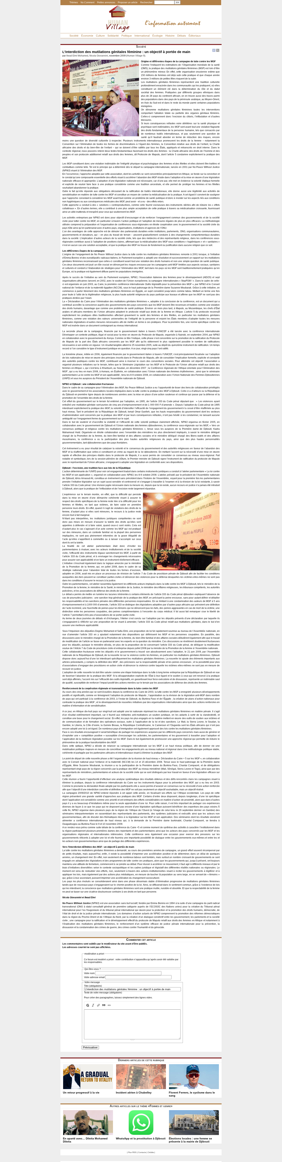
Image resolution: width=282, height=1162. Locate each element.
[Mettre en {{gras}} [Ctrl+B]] (87, 1005)
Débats (181, 35)
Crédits (151, 1152)
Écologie (157, 35)
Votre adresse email (94, 977)
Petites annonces (106, 2)
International (142, 35)
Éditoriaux (195, 35)
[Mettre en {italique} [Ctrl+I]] (93, 1005)
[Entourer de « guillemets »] (109, 1005)
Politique (126, 35)
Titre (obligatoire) (93, 986)
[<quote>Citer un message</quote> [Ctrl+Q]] (103, 1005)
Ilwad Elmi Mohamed (77, 55)
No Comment (87, 2)
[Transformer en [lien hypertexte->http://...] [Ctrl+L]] (98, 1005)
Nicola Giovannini (98, 55)
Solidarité (113, 35)
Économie (87, 35)
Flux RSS (132, 1152)
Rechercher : (147, 2)
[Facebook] (213, 50)
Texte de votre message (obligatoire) (103, 992)
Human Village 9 (135, 55)
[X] (217, 50)
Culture (100, 35)
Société (73, 35)
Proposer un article (128, 2)
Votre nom (89, 973)
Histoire (170, 35)
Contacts (142, 1152)
